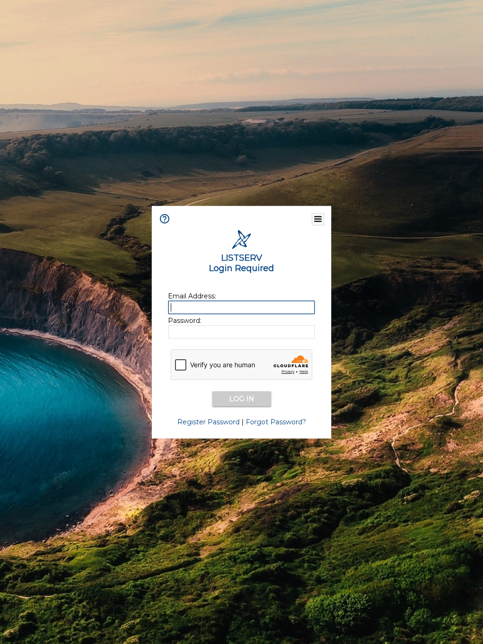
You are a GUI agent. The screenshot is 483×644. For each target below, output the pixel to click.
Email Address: (192, 296)
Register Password (208, 422)
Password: (184, 320)
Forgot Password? (276, 422)
